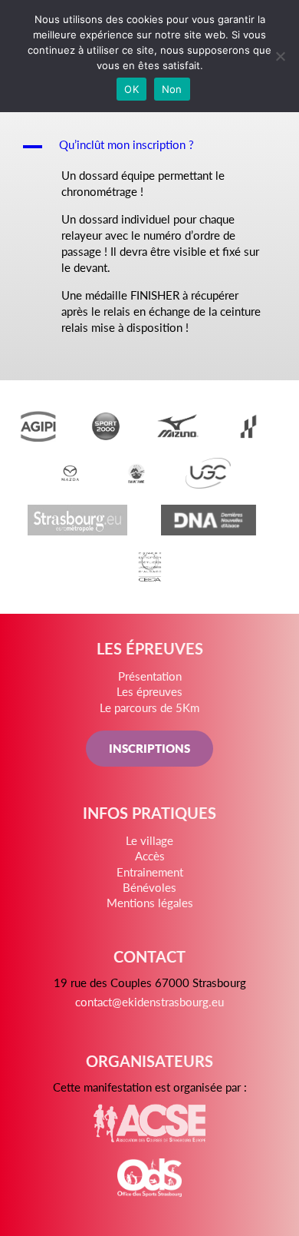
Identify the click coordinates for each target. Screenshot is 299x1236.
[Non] (280, 56)
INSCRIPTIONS (149, 748)
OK (131, 89)
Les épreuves (149, 691)
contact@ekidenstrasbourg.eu (149, 1001)
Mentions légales (150, 902)
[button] (149, 146)
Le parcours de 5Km (149, 707)
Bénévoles (149, 887)
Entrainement (150, 871)
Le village (149, 840)
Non (172, 89)
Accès (150, 855)
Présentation (150, 676)
